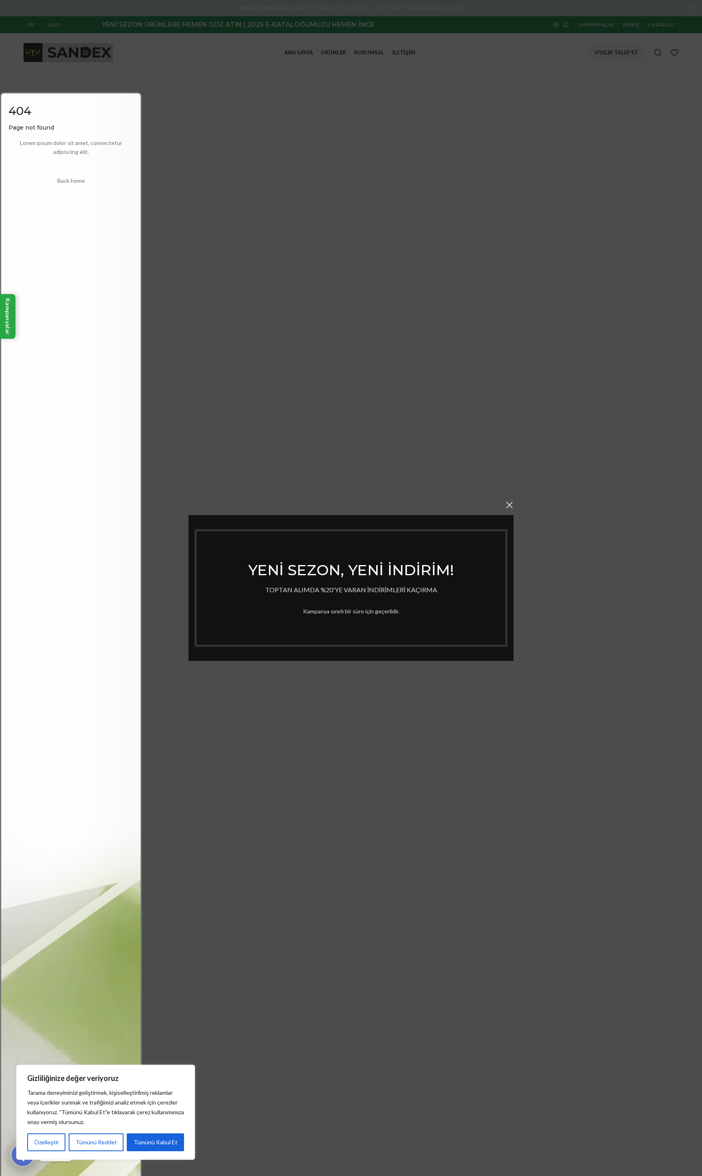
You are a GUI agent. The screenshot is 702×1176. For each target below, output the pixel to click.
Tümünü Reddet (96, 1142)
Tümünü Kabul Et (156, 1142)
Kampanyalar (7, 316)
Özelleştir (46, 1142)
